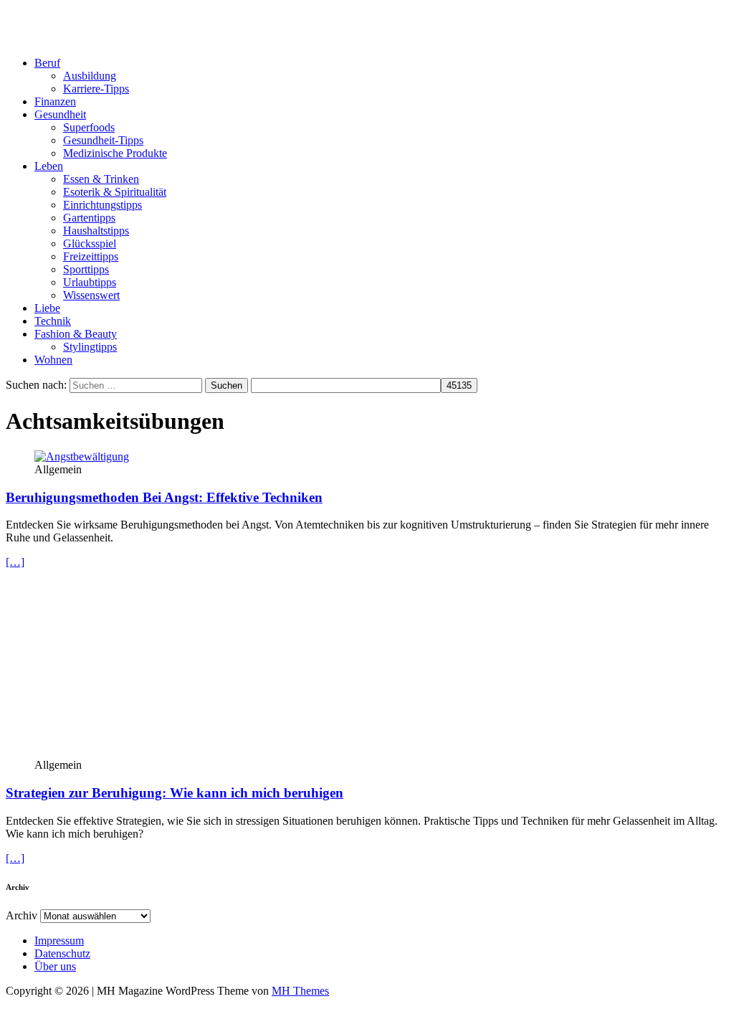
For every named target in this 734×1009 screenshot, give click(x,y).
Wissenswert (91, 295)
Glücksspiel (89, 243)
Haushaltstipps (96, 230)
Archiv (21, 915)
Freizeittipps (90, 256)
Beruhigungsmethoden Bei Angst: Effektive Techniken (164, 497)
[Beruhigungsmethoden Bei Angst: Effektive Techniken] (81, 456)
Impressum (59, 940)
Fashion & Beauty (75, 334)
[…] (15, 562)
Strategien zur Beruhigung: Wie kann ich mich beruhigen (174, 792)
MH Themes (300, 991)
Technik (52, 321)
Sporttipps (86, 269)
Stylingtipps (90, 347)
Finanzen (55, 101)
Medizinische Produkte (115, 153)
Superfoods (89, 127)
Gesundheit (60, 114)
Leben (48, 166)
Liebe (47, 308)
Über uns (55, 966)
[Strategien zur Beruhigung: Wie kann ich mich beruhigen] (151, 752)
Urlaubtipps (89, 282)
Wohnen (53, 360)
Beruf (47, 63)
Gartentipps (89, 218)
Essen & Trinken (101, 179)
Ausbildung (89, 76)
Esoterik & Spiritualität (114, 192)
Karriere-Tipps (96, 88)
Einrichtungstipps (102, 205)
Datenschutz (62, 953)
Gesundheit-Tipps (103, 140)
